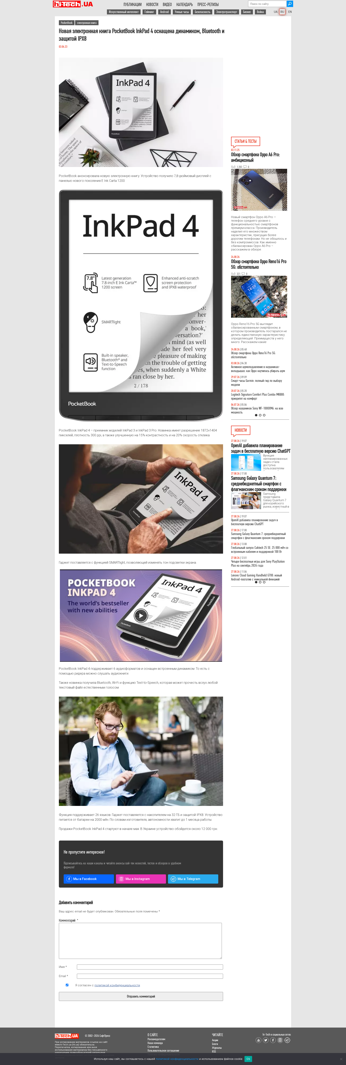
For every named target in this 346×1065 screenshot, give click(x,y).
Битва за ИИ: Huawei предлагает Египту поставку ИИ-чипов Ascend (259, 567)
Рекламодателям (156, 1039)
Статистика (153, 1047)
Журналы (217, 1048)
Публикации (133, 4)
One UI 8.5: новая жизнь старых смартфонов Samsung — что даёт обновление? (256, 369)
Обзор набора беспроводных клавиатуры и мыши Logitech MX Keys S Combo (256, 355)
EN (290, 11)
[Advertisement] (261, 52)
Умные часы (182, 12)
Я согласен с (107, 985)
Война (260, 12)
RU (282, 11)
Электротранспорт (226, 12)
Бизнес (247, 12)
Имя (63, 967)
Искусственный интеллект (124, 12)
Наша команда (155, 1043)
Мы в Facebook (85, 879)
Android (164, 12)
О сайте (153, 1035)
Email (63, 976)
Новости (152, 4)
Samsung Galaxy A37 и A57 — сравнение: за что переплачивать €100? (259, 410)
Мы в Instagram (138, 879)
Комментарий (67, 920)
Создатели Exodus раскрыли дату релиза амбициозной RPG (255, 522)
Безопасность (202, 12)
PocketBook (66, 23)
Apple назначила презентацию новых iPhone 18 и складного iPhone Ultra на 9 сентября (259, 554)
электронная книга (87, 23)
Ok (248, 1058)
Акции (215, 1040)
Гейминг (149, 12)
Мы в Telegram (189, 879)
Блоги (215, 1044)
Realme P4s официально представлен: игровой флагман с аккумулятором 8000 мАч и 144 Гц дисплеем (258, 538)
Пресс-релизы (208, 4)
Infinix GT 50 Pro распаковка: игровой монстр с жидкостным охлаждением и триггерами (258, 396)
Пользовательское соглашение (163, 1050)
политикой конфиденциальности (117, 985)
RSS (214, 1051)
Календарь (184, 4)
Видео (167, 4)
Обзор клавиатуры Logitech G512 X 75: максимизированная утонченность (253, 383)
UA (276, 11)
